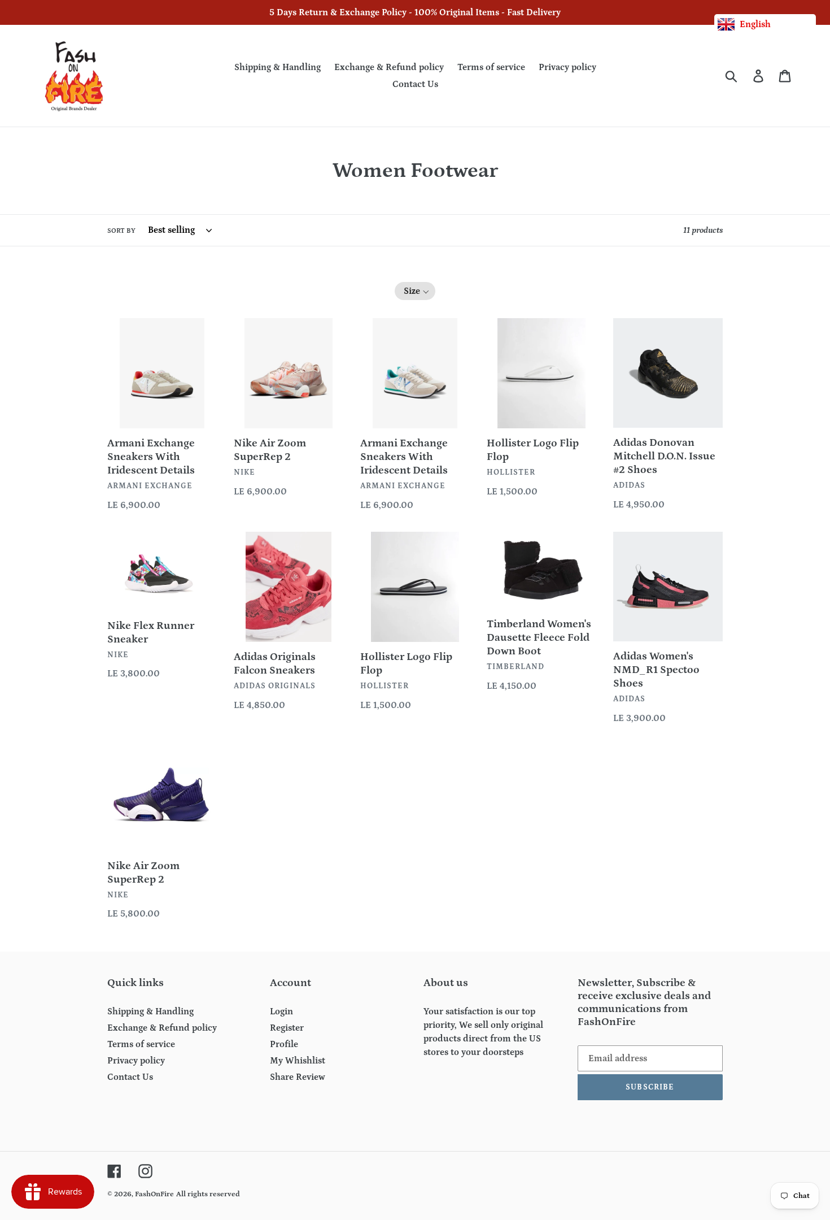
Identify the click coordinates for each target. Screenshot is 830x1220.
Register (287, 1028)
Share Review (297, 1077)
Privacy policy (136, 1061)
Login (281, 1011)
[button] (415, 291)
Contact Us (130, 1077)
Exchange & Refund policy (162, 1028)
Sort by (121, 231)
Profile (284, 1044)
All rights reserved (208, 1194)
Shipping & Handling (150, 1011)
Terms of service (141, 1044)
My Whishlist (297, 1061)
